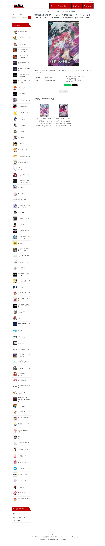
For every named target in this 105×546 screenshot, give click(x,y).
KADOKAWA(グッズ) (23, 462)
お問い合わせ (74, 537)
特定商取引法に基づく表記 (50, 537)
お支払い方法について (19, 514)
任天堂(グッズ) (22, 456)
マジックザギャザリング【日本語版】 (24, 50)
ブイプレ (20, 330)
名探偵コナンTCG (23, 144)
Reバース (20, 193)
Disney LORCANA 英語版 (24, 69)
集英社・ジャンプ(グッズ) (24, 412)
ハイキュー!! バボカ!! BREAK (24, 150)
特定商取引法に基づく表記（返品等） (76, 76)
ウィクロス (21, 137)
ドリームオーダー (23, 287)
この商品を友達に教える (72, 78)
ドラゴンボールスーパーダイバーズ (24, 237)
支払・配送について (37, 537)
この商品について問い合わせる (74, 80)
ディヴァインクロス (23, 380)
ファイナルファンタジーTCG (24, 312)
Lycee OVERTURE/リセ (24, 299)
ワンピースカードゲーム (24, 293)
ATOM (18, 520)
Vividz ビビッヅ (22, 318)
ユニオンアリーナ (23, 343)
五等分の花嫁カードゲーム (24, 199)
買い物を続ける (70, 81)
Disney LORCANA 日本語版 (24, 62)
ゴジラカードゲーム (23, 106)
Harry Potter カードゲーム (24, 324)
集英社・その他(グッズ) (23, 418)
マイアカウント (89, 1)
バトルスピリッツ (23, 88)
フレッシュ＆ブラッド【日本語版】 (24, 75)
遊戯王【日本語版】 (23, 32)
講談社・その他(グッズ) (23, 431)
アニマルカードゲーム (24, 368)
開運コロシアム (22, 243)
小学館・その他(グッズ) (23, 443)
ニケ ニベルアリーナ (23, 218)
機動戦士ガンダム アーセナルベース (48, 11)
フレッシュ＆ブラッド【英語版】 (24, 81)
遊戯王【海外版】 (23, 44)
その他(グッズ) (22, 481)
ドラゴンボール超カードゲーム (24, 231)
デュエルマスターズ (23, 125)
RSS (14, 520)
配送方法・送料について (19, 517)
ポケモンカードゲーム (24, 112)
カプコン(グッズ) (22, 474)
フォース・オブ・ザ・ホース (24, 374)
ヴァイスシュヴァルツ (24, 162)
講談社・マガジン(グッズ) (24, 424)
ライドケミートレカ (23, 349)
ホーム (36, 11)
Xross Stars (21, 212)
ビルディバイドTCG (23, 262)
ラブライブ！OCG (23, 187)
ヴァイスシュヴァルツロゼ (24, 175)
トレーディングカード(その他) (24, 393)
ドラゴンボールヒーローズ (24, 224)
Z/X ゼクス (21, 131)
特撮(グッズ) (21, 487)
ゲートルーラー (22, 337)
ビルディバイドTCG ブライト (24, 268)
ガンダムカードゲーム (24, 100)
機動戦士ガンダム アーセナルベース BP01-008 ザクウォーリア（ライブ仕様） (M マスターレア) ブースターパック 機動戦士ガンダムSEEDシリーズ (64, 122)
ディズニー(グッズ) (23, 449)
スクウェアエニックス (24, 468)
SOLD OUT (63, 91)
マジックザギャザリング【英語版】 (24, 56)
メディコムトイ (22, 406)
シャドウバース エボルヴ (24, 256)
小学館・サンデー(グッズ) (24, 437)
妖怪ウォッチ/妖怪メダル (24, 499)
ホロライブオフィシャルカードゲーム (24, 206)
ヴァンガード (21, 119)
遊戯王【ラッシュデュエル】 (24, 38)
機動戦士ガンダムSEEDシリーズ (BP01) (66, 11)
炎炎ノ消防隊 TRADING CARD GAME (24, 249)
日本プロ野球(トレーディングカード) (24, 280)
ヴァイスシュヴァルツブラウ (24, 168)
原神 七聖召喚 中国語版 (23, 305)
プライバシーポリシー (64, 537)
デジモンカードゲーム (24, 156)
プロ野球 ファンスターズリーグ (24, 274)
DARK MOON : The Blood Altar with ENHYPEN (24, 399)
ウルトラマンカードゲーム (24, 94)
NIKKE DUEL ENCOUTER (24, 386)
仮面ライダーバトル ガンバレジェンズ (24, 355)
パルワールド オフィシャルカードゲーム (24, 181)
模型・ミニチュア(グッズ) (24, 493)
